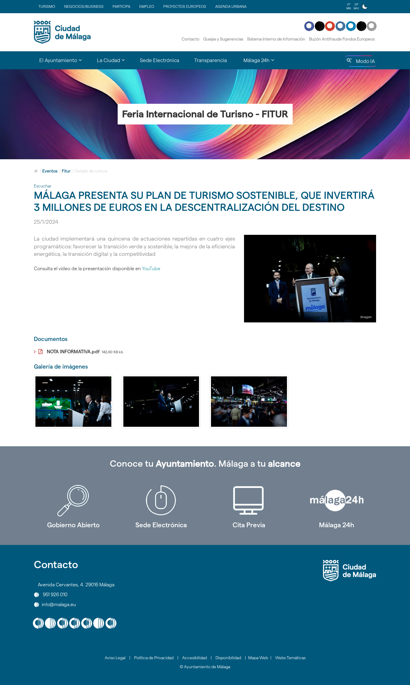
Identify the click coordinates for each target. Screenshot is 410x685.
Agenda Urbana (230, 6)
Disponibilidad (228, 657)
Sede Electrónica (159, 60)
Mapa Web (258, 657)
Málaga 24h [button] (262, 63)
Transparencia (210, 60)
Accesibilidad (194, 657)
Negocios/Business (84, 6)
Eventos (49, 171)
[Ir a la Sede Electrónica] (161, 500)
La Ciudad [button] (114, 63)
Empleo (146, 6)
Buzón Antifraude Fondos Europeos (342, 39)
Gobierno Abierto (73, 524)
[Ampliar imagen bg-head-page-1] (73, 401)
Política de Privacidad (153, 657)
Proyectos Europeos (184, 6)
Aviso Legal (115, 657)
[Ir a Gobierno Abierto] (73, 500)
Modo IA (364, 62)
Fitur (66, 171)
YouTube (151, 268)
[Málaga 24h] (336, 500)
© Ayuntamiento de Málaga (205, 666)
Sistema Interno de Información (276, 39)
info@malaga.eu (59, 604)
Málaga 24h (336, 524)
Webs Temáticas (290, 657)
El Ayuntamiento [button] (64, 63)
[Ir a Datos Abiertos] (249, 500)
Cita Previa (249, 524)
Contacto (190, 39)
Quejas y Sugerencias (223, 39)
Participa (121, 6)
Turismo (46, 6)
